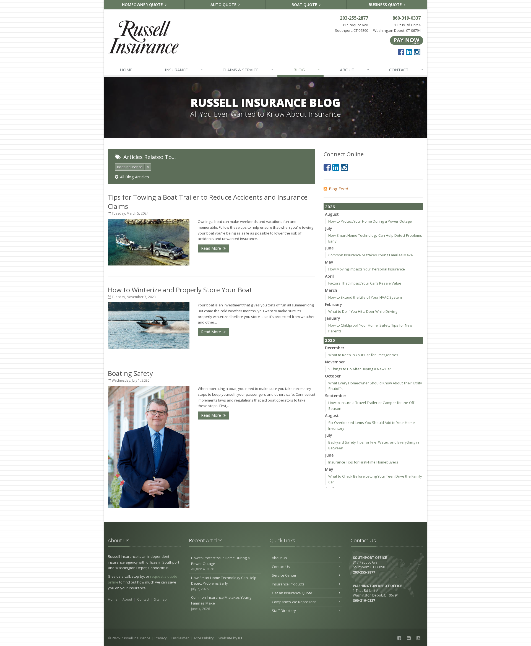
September (335, 395)
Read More (211, 248)
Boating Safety (130, 373)
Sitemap (160, 599)
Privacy (161, 637)
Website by (230, 637)
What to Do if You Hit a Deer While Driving (362, 311)
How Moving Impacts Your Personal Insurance (366, 269)
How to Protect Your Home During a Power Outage (370, 221)
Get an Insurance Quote (292, 592)
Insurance (184, 69)
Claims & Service (248, 69)
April (329, 276)
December (334, 347)
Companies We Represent (294, 601)
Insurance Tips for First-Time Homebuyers (363, 462)
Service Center (284, 575)
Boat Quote (304, 4)
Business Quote (386, 4)
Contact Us (281, 566)
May (329, 262)
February (333, 304)
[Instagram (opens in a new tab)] (417, 51)
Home (126, 69)
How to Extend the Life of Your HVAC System (365, 297)
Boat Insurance (129, 166)
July (328, 228)
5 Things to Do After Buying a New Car (359, 368)
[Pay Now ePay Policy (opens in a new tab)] (406, 40)
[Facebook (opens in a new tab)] (401, 51)
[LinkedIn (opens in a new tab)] (409, 51)
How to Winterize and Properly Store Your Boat (180, 289)
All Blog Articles (134, 176)
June (329, 248)
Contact (406, 69)
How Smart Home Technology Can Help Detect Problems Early (223, 583)
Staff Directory (284, 610)
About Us (279, 557)
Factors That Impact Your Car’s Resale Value (364, 283)
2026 (330, 206)
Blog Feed (338, 188)
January (332, 318)
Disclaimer (180, 637)
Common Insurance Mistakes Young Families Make (370, 254)
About (354, 69)
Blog (306, 69)
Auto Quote (224, 4)
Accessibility (204, 637)
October (333, 376)
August (332, 214)
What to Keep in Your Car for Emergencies (363, 354)
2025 (330, 340)
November (335, 361)
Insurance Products (288, 584)
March (331, 290)
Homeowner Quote (143, 4)
